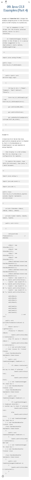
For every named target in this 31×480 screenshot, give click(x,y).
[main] (15, 8)
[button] (2, 2)
